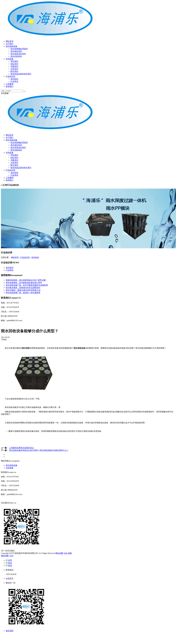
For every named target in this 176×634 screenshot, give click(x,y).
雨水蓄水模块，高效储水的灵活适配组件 (23, 288)
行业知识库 (10, 76)
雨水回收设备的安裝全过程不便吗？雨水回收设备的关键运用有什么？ (38, 450)
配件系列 (14, 71)
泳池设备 (9, 59)
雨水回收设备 (11, 46)
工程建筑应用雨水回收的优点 (21, 448)
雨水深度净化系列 (18, 54)
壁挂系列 (14, 61)
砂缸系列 (14, 64)
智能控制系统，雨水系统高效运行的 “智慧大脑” (26, 280)
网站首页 (9, 41)
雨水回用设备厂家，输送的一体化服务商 (23, 293)
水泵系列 (14, 69)
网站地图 (59, 553)
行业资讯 (14, 81)
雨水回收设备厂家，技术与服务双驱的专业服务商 (27, 285)
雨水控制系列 (16, 56)
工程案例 (9, 84)
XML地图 (68, 553)
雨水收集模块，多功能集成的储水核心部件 (24, 283)
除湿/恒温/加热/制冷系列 (21, 74)
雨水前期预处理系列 (19, 49)
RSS (11, 556)
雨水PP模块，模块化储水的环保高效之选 (23, 290)
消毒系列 (14, 66)
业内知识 (14, 79)
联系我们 (9, 86)
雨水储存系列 (16, 51)
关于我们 (9, 44)
